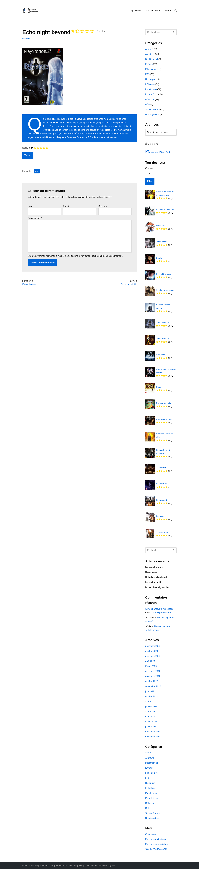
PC (148, 151)
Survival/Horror (152, 109)
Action (148, 49)
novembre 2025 (152, 646)
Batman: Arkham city (165, 209)
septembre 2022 (153, 686)
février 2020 (151, 721)
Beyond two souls (163, 274)
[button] (159, 10)
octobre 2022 (151, 681)
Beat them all (151, 59)
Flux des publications (155, 839)
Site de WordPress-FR (156, 849)
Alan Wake (160, 355)
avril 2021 (150, 701)
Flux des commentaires (156, 844)
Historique (150, 79)
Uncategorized (152, 114)
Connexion (150, 834)
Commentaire (35, 218)
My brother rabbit (153, 582)
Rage (158, 387)
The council (161, 468)
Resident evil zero (164, 419)
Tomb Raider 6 (162, 322)
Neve (24, 865)
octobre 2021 (151, 696)
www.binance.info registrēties (159, 609)
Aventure (26, 38)
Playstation (154, 152)
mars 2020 (150, 716)
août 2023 (150, 661)
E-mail (66, 206)
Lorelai (159, 258)
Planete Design (49, 865)
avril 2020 (150, 711)
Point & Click (151, 94)
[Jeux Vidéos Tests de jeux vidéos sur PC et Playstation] (30, 10)
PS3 (167, 151)
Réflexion (149, 99)
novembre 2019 (152, 737)
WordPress (92, 865)
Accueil (137, 10)
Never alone (151, 572)
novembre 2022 (152, 676)
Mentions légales (107, 865)
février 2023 (151, 666)
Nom (30, 206)
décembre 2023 (152, 656)
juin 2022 (149, 691)
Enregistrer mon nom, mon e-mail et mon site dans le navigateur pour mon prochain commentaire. (76, 256)
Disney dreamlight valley (157, 587)
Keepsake (160, 516)
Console (149, 168)
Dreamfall (160, 225)
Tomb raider (161, 242)
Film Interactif (151, 69)
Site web (102, 206)
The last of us (162, 532)
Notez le (26, 148)
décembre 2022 (152, 671)
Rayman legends (163, 403)
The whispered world (161, 612)
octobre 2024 (151, 651)
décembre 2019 (152, 732)
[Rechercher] (174, 32)
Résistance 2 (161, 500)
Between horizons (154, 567)
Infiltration (150, 84)
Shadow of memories (165, 290)
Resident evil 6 (162, 484)
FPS (147, 74)
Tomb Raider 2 (162, 338)
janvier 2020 (151, 726)
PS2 (36, 171)
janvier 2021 (151, 706)
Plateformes (151, 89)
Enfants (149, 64)
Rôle (147, 104)
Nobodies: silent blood (156, 577)
